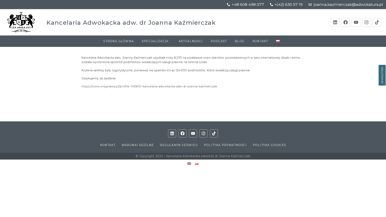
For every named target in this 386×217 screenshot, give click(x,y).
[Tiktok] (377, 22)
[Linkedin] (335, 22)
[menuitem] (279, 41)
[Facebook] (345, 22)
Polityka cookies (269, 145)
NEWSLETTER (382, 75)
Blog (239, 41)
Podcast (219, 41)
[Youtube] (356, 22)
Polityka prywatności (225, 145)
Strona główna (118, 41)
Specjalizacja (155, 41)
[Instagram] (366, 22)
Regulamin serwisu (179, 145)
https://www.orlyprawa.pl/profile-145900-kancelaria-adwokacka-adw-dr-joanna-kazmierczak (149, 86)
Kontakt (260, 41)
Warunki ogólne (138, 145)
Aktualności (191, 41)
